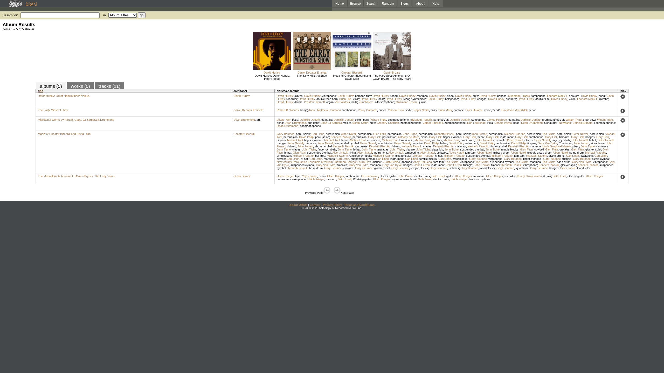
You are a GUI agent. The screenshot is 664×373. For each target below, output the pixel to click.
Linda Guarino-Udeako (556, 146)
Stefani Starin (360, 122)
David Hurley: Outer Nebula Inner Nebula (272, 77)
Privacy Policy (332, 204)
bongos (502, 95)
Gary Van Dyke (547, 143)
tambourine (538, 95)
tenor (532, 110)
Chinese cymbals (360, 155)
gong (602, 95)
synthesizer (440, 119)
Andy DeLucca (422, 161)
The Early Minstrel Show (312, 75)
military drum (501, 152)
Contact (315, 204)
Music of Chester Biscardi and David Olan (352, 77)
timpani (281, 140)
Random (388, 3)
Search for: (10, 15)
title (40, 90)
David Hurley (272, 72)
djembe (603, 99)
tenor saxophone (479, 179)
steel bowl (589, 119)
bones (382, 110)
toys (298, 176)
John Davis (405, 176)
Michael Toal (295, 140)
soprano (407, 161)
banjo (303, 110)
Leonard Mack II (557, 95)
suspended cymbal (347, 143)
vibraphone (329, 95)
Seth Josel (438, 176)
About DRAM (298, 204)
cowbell (539, 149)
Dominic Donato (310, 119)
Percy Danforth (367, 110)
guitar (449, 176)
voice (572, 99)
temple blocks (509, 149)
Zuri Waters (342, 102)
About (420, 3)
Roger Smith (421, 110)
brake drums (557, 155)
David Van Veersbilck (514, 110)
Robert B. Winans (288, 110)
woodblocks (385, 143)
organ (330, 102)
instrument (507, 137)
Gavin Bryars (392, 72)
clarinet (377, 161)
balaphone (451, 99)
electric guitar (388, 176)
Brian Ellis (345, 99)
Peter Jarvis (568, 168)
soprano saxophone (404, 179)
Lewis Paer (283, 119)
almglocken (284, 155)
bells (381, 99)
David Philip (306, 137)
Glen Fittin (379, 133)
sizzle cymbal (323, 146)
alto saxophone (384, 102)
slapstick (437, 149)
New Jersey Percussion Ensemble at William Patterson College (316, 161)
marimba (422, 95)
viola (490, 122)
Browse (355, 3)
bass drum (467, 140)
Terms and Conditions (359, 204)
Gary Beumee (285, 133)
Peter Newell (580, 133)
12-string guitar (361, 179)
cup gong (313, 122)
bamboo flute (363, 95)
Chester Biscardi (351, 72)
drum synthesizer (553, 119)
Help (435, 3)
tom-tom (437, 140)
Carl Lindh (318, 133)
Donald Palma (503, 122)
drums (298, 102)
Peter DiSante (474, 110)
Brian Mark (445, 110)
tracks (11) (109, 86)
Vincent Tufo (396, 110)
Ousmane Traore (519, 95)
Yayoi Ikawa (309, 176)
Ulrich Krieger (285, 176)
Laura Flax (364, 161)
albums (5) (51, 86)
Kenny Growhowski (529, 176)
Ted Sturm (548, 133)
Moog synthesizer (414, 99)
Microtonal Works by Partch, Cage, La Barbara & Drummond (76, 119)
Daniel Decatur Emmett (312, 72)
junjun (422, 102)
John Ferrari (479, 133)
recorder (291, 99)
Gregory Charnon (388, 122)
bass (434, 110)
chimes (291, 146)
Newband (565, 122)
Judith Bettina (391, 161)
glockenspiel (593, 149)
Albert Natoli (348, 133)
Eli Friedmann (369, 176)
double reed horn (327, 99)
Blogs (404, 3)
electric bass (422, 176)
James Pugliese (497, 119)
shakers (574, 95)
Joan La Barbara (331, 122)
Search (371, 3)
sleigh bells (362, 119)
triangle (281, 143)
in (104, 15)
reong (394, 95)
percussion (303, 133)
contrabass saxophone (291, 179)
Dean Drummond (244, 119)
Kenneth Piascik (444, 133)
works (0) (80, 86)
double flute (542, 99)
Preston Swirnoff (314, 102)
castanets (499, 140)
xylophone (522, 168)
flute (475, 95)
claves (298, 95)
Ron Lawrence (476, 122)
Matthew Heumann (329, 110)
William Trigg (378, 119)
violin (356, 99)
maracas (310, 143)
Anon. (312, 110)
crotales (564, 149)
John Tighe (410, 133)
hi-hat (481, 137)
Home (339, 3)
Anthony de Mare (408, 137)
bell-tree (320, 155)
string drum (576, 152)
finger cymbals (452, 137)
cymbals (326, 119)
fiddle (408, 110)
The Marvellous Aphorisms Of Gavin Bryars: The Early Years (392, 77)
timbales (564, 137)
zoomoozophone (398, 119)
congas (482, 99)
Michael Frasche (514, 133)
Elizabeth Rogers (421, 119)
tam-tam (438, 161)
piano (450, 95)
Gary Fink (374, 137)
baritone (459, 110)
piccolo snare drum (539, 152)
